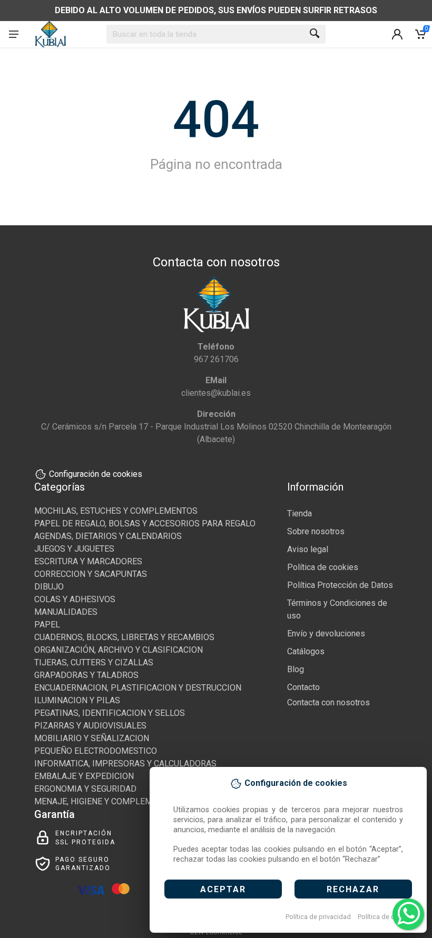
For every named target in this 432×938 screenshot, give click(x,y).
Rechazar (353, 889)
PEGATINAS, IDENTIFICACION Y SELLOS (109, 713)
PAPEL (47, 625)
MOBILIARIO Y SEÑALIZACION (91, 738)
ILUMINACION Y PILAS (77, 700)
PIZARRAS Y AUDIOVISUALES (90, 726)
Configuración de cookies (95, 474)
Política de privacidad (318, 917)
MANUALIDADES (65, 612)
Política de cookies (386, 917)
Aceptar (223, 889)
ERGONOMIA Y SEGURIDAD (85, 789)
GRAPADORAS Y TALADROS (86, 675)
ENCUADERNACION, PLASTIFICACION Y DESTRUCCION (137, 688)
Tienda (299, 513)
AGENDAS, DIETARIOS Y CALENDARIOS (108, 536)
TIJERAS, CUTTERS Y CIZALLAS (93, 662)
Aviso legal (307, 549)
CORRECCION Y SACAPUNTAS (90, 574)
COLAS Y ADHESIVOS (74, 599)
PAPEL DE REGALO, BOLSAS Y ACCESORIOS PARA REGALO (145, 523)
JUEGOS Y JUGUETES (74, 549)
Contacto (303, 687)
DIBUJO (49, 587)
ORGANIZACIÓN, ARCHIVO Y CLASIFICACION (118, 650)
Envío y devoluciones (326, 633)
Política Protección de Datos (340, 585)
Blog (295, 669)
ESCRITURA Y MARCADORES (88, 561)
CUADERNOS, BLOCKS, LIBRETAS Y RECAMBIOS (124, 637)
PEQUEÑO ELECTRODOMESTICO (95, 751)
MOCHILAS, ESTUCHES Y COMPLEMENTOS (116, 511)
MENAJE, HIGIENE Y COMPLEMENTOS (106, 801)
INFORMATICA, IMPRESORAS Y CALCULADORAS (125, 764)
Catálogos (306, 651)
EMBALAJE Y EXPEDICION (84, 776)
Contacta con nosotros (328, 702)
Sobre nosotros (316, 531)
